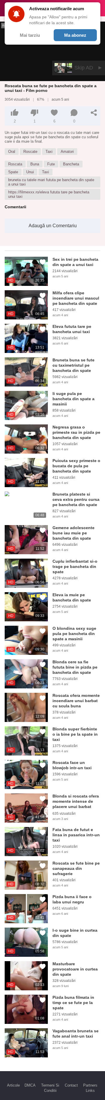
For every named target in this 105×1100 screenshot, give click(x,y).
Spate (13, 172)
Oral (11, 151)
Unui (30, 172)
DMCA (30, 1085)
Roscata (15, 164)
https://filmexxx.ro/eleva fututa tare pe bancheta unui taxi (48, 194)
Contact (71, 1085)
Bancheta (71, 164)
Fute (51, 164)
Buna (34, 164)
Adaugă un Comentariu (53, 225)
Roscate (30, 151)
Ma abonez (75, 35)
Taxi (49, 151)
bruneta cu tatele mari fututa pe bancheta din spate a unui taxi (51, 182)
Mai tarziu (30, 35)
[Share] (94, 112)
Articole (13, 1085)
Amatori (67, 151)
